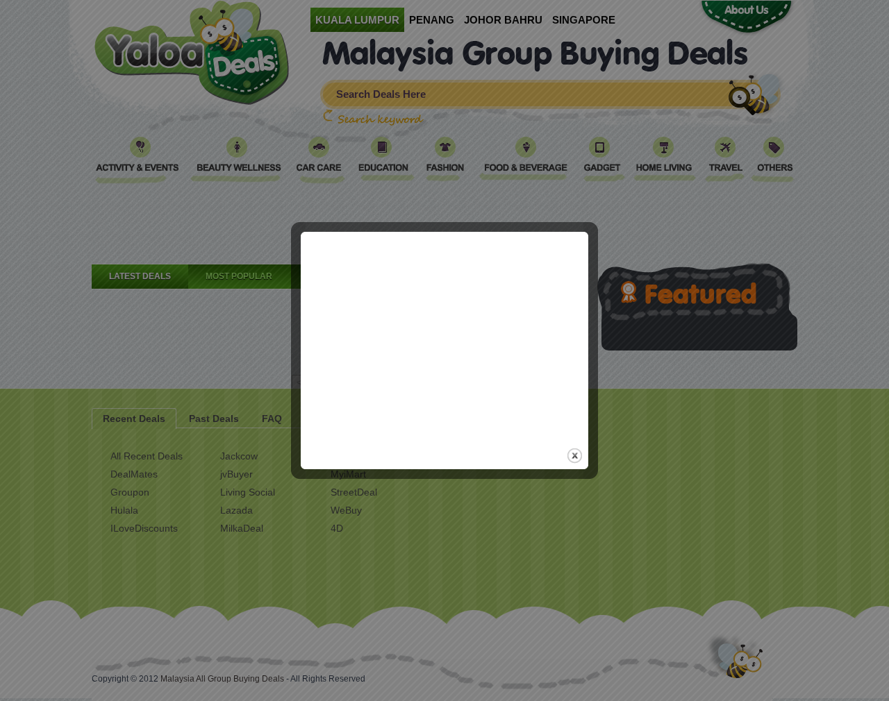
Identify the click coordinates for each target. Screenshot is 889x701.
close (574, 455)
